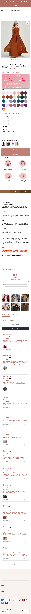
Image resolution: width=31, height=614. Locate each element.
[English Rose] (18, 93)
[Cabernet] (25, 93)
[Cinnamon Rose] (11, 97)
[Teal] (3, 101)
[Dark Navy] (22, 101)
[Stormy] (14, 101)
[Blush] (7, 93)
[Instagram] (4, 609)
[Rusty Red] (7, 97)
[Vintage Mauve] (11, 105)
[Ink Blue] (18, 101)
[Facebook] (2, 609)
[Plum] (25, 105)
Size (10, 114)
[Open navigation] (4, 10)
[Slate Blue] (11, 101)
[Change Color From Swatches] (3, 109)
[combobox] (27, 320)
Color (3, 89)
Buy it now (15, 154)
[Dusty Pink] (14, 93)
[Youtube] (10, 609)
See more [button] (22, 343)
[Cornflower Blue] (7, 101)
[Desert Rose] (14, 105)
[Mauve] (7, 105)
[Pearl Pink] (3, 93)
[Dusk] (22, 105)
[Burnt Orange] (3, 97)
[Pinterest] (7, 609)
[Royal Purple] (3, 105)
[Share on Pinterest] (25, 191)
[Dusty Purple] (25, 101)
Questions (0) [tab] (17, 314)
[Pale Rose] (11, 93)
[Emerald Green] (22, 97)
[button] (15, 69)
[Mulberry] (18, 105)
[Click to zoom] (27, 23)
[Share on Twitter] (15, 191)
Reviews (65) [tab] (6, 314)
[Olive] (25, 97)
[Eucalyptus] (18, 97)
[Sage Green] (14, 97)
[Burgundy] (22, 93)
